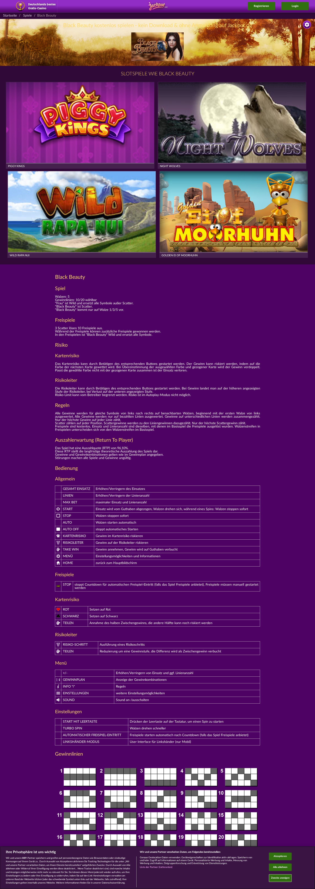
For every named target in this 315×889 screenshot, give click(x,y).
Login (295, 6)
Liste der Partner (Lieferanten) (156, 867)
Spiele (27, 15)
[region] (157, 867)
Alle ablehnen (280, 867)
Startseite (10, 15)
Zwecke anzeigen (280, 878)
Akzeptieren (280, 856)
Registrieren (261, 6)
